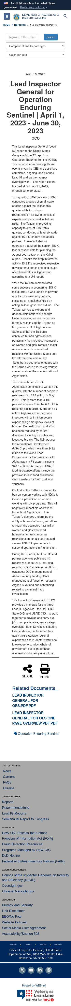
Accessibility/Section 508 (20, 934)
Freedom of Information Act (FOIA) (27, 838)
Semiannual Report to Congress (25, 819)
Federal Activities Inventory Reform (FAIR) (33, 861)
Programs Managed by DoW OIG (26, 850)
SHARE (27, 676)
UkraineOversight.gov (18, 891)
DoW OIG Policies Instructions (24, 833)
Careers (9, 777)
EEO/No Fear (12, 916)
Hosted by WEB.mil (34, 985)
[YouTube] (31, 970)
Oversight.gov (12, 885)
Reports (8, 802)
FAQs (7, 782)
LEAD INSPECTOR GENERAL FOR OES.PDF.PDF (28, 700)
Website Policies (14, 922)
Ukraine (8, 788)
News (7, 771)
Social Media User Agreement (24, 928)
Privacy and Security (17, 905)
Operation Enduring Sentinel (38, 733)
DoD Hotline (11, 855)
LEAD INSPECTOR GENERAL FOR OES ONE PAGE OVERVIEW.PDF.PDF (35, 718)
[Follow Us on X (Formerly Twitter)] (22, 970)
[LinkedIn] (39, 970)
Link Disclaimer (13, 911)
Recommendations (15, 808)
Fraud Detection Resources (22, 844)
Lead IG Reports (14, 813)
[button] (34, 7)
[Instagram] (48, 970)
